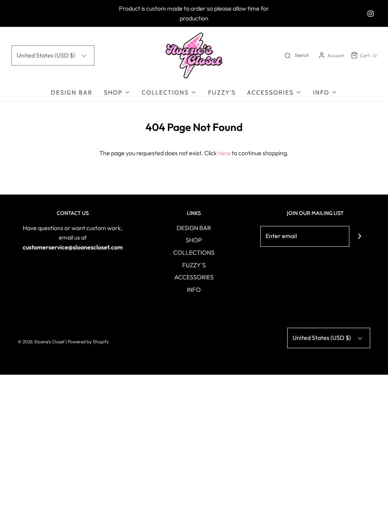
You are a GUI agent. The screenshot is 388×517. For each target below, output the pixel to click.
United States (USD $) (46, 55)
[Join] (359, 236)
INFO (194, 289)
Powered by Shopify (88, 341)
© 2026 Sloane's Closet (41, 341)
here (224, 153)
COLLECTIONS (193, 252)
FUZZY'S (222, 92)
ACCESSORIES (194, 277)
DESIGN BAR (71, 92)
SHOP (194, 240)
